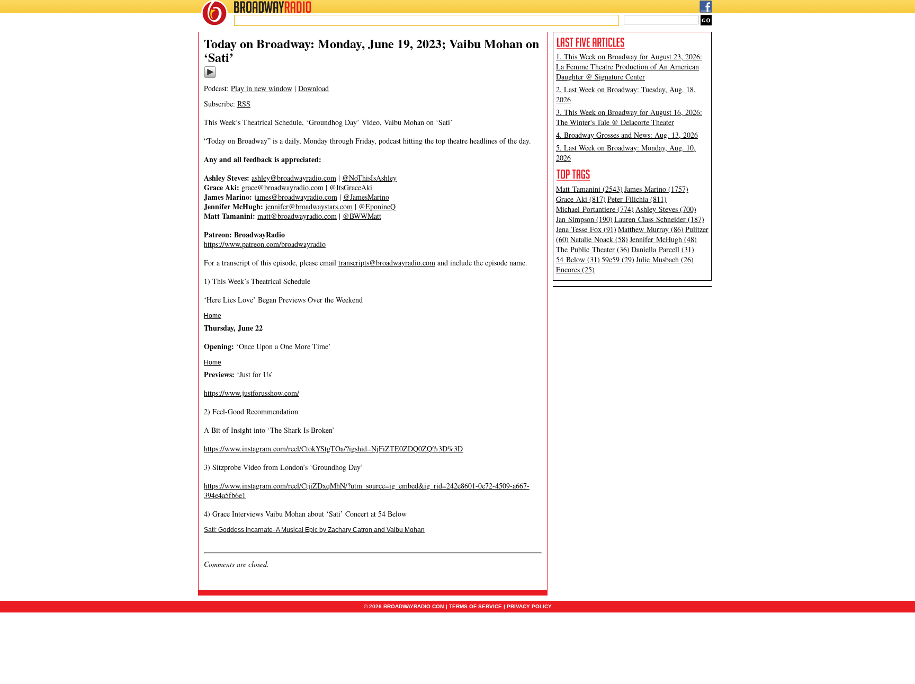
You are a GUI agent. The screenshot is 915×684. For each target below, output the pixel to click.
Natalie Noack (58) (599, 239)
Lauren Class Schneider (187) (659, 219)
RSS (243, 104)
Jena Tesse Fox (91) (586, 229)
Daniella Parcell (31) (662, 249)
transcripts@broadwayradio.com (386, 262)
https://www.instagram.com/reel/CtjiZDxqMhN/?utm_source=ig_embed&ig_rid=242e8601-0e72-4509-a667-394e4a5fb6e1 (367, 490)
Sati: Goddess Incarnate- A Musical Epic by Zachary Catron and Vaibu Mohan (314, 530)
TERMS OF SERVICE (475, 606)
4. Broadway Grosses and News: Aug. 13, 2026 (627, 135)
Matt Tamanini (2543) (589, 189)
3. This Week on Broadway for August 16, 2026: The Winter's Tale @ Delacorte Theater (629, 117)
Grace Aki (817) (581, 199)
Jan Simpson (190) (584, 219)
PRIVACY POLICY (529, 606)
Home (212, 315)
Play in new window (261, 88)
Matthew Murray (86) (651, 229)
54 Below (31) (578, 259)
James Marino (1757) (656, 189)
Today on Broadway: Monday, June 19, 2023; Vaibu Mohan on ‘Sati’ (371, 50)
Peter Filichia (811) (637, 199)
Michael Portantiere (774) (595, 209)
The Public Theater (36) (593, 249)
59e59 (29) (618, 259)
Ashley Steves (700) (665, 209)
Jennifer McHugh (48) (663, 239)
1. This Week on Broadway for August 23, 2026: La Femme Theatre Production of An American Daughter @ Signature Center (629, 66)
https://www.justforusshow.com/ (251, 393)
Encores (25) (575, 269)
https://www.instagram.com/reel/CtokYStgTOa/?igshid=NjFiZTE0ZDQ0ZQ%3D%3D (333, 448)
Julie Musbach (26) (665, 259)
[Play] (210, 76)
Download (313, 88)
